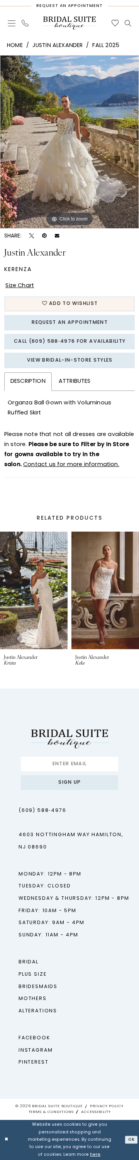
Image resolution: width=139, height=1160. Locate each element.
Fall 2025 (105, 46)
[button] (12, 23)
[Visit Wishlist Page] (114, 23)
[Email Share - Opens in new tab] (56, 236)
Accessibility (95, 1112)
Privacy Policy (107, 1106)
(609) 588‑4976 (42, 810)
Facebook (34, 1038)
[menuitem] (12, 23)
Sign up (69, 782)
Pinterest (33, 1062)
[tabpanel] (69, 142)
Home (15, 46)
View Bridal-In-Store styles (70, 360)
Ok (131, 1139)
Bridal (29, 962)
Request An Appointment (69, 322)
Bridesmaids (38, 987)
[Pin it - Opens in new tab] (44, 236)
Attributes (75, 381)
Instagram (36, 1050)
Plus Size (32, 974)
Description (28, 381)
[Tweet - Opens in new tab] (31, 236)
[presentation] (35, 590)
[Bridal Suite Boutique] (69, 23)
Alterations (38, 1011)
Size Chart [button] (19, 286)
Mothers (33, 999)
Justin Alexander (57, 46)
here (95, 1155)
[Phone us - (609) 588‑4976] (25, 23)
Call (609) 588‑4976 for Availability (69, 341)
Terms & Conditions (51, 1112)
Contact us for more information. (71, 465)
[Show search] (128, 23)
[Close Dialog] (7, 1139)
